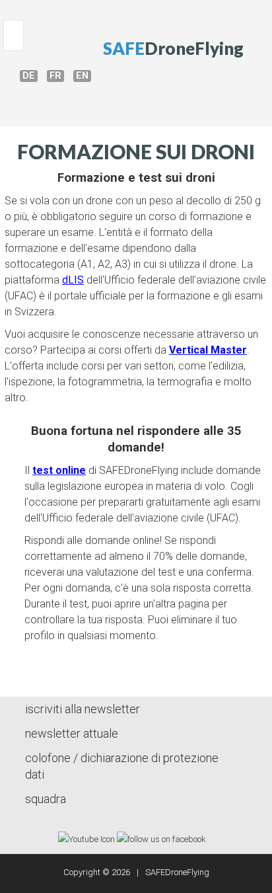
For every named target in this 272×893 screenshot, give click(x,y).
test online (59, 470)
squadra (45, 799)
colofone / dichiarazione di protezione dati (122, 766)
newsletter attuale (71, 733)
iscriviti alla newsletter (82, 709)
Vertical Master (208, 350)
